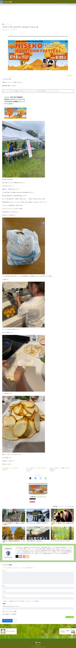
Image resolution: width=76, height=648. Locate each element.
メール (4, 591)
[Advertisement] (38, 15)
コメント (4, 570)
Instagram (24, 558)
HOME (39, 642)
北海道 (70, 506)
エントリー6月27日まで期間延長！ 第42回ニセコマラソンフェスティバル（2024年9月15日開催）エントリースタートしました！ (32, 91)
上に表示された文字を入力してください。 (11, 606)
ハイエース (66, 506)
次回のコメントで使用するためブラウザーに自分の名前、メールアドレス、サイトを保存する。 (22, 601)
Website (28, 558)
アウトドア (60, 506)
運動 (73, 506)
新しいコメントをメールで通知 (9, 611)
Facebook (20, 558)
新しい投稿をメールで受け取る (9, 614)
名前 (3, 585)
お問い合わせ (38, 644)
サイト (3, 596)
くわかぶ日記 (7, 1)
